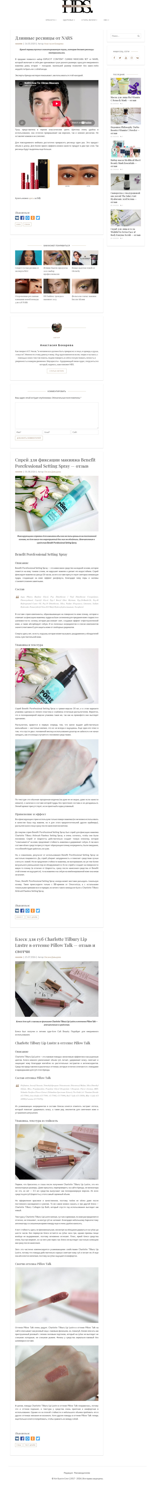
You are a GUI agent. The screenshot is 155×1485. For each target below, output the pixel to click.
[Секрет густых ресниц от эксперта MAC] (28, 257)
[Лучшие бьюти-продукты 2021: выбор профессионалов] (56, 257)
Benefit (19, 917)
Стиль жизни (88, 20)
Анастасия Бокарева (53, 43)
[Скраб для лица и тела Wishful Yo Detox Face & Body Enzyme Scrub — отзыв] (126, 217)
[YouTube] (125, 57)
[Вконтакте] (17, 218)
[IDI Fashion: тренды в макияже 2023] (56, 286)
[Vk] (137, 57)
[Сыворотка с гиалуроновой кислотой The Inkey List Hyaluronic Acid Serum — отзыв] (126, 182)
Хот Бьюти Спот (61, 1478)
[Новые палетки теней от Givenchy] (85, 257)
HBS (106, 20)
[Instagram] (131, 57)
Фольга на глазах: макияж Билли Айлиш (84, 298)
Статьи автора (57, 371)
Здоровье (68, 20)
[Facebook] (22, 218)
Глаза (27, 224)
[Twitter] (38, 218)
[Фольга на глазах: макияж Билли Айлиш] (85, 286)
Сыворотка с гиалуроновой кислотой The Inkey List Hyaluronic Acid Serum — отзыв (125, 198)
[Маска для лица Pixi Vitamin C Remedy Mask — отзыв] (126, 86)
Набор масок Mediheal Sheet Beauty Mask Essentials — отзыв (126, 163)
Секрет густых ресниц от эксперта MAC (27, 269)
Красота (50, 20)
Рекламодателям (82, 1473)
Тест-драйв (32, 917)
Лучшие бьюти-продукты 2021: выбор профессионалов (55, 271)
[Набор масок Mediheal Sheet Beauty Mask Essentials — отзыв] (126, 149)
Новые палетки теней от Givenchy (83, 269)
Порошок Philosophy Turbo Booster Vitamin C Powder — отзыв (125, 130)
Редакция (68, 1473)
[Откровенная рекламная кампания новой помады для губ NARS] (28, 286)
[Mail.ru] (27, 218)
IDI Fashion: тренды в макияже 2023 (53, 298)
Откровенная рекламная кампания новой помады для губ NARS (27, 299)
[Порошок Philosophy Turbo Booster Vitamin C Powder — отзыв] (126, 116)
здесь (31, 198)
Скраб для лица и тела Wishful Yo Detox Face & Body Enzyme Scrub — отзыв (125, 232)
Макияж (18, 44)
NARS (18, 224)
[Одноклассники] (33, 218)
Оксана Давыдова (52, 471)
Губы (18, 1445)
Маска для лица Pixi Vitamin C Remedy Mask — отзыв (125, 99)
